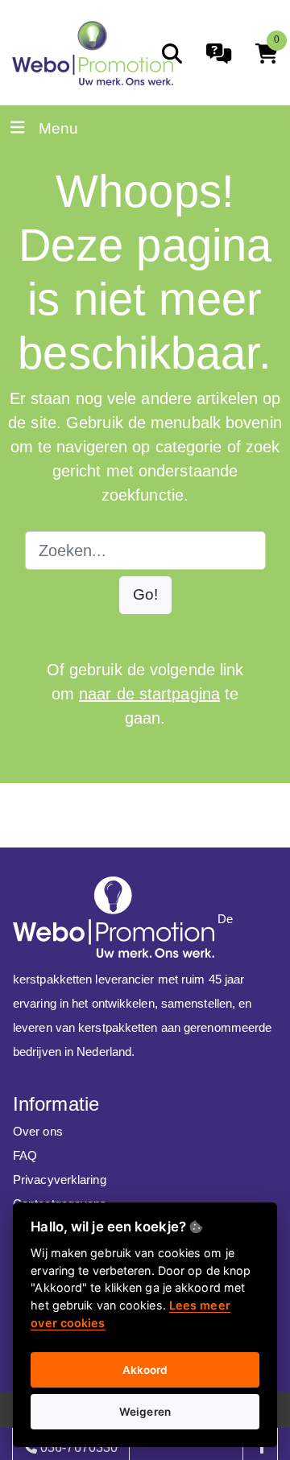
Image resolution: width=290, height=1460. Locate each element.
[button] (145, 595)
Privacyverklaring (59, 1179)
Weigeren (145, 1411)
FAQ (25, 1155)
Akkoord (145, 1369)
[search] (172, 53)
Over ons (38, 1131)
